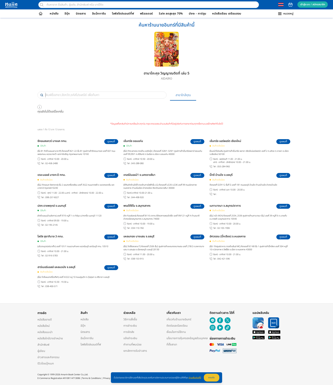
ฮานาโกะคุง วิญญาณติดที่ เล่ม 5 (166, 73)
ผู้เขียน (41, 351)
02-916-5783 (51, 255)
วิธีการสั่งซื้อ (130, 319)
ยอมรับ (211, 377)
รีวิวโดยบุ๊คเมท (45, 363)
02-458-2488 (51, 163)
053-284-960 (223, 166)
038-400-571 (51, 286)
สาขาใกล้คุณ (183, 95)
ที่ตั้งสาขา (171, 344)
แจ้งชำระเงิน (130, 338)
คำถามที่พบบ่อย (132, 344)
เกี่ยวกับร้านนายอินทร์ (178, 319)
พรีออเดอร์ (146, 13)
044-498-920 (137, 197)
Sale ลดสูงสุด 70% (171, 13)
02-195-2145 (51, 225)
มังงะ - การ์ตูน (197, 13)
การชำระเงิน (130, 326)
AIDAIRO (166, 79)
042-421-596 (223, 258)
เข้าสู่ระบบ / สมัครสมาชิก (312, 4)
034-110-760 (137, 228)
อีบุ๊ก (67, 13)
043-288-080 (137, 163)
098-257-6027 (52, 197)
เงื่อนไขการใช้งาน (176, 332)
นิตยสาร (81, 13)
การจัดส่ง (128, 332)
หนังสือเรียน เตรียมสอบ (226, 13)
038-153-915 (137, 258)
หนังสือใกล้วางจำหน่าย (50, 338)
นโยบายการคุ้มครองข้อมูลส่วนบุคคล (187, 338)
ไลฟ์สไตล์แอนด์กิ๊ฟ (123, 13)
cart (290, 4)
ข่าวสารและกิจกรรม (48, 357)
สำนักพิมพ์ (43, 345)
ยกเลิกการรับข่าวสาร (135, 351)
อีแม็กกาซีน (99, 13)
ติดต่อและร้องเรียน (177, 326)
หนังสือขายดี (44, 320)
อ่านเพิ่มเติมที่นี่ (195, 377)
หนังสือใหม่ (43, 326)
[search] (42, 5)
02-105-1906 (223, 228)
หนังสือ (54, 13)
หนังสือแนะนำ (45, 332)
